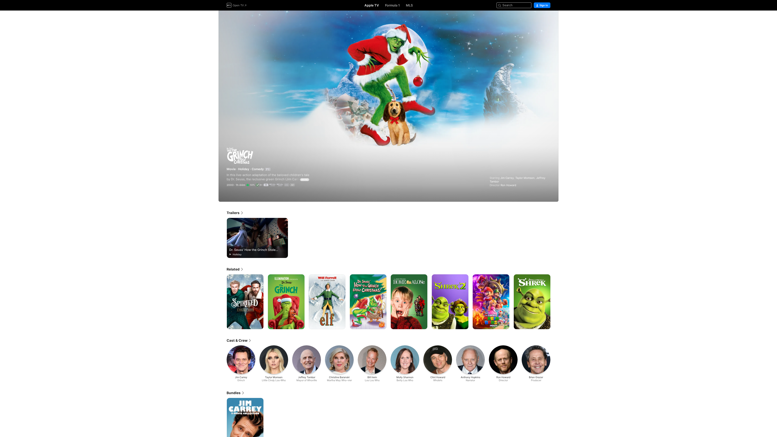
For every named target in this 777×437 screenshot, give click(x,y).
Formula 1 (392, 5)
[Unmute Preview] (547, 18)
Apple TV (371, 5)
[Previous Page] (222, 301)
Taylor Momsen (525, 177)
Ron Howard (508, 185)
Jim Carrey (507, 177)
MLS (409, 5)
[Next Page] (554, 301)
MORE (304, 179)
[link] (235, 213)
